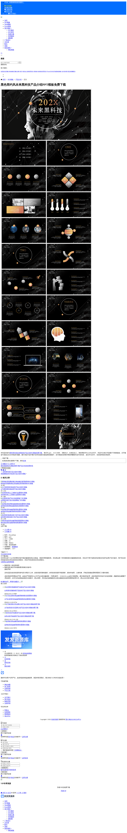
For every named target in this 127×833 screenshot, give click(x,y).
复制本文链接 (6, 468)
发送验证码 (4, 767)
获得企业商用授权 (8, 562)
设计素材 (7, 28)
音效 (5, 46)
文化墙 (6, 42)
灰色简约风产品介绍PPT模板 (12, 472)
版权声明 (7, 701)
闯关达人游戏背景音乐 (28, 71)
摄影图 (10, 38)
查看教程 (15, 547)
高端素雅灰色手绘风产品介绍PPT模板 (13, 473)
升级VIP (63, 791)
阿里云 (6, 710)
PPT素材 (11, 30)
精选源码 (7, 48)
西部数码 (7, 714)
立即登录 (3, 731)
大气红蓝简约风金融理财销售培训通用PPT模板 (19, 599)
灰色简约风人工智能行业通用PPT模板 (13, 494)
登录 (24, 461)
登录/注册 (4, 772)
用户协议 (7, 699)
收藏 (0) (5, 464)
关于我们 (7, 697)
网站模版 (11, 50)
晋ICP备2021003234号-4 (73, 719)
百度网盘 (7, 712)
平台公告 (9, 11)
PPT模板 (7, 22)
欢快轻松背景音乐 (42, 71)
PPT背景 (11, 32)
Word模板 (7, 24)
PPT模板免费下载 (36, 453)
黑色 (11, 453)
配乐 (5, 44)
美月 (21, 71)
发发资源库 (23, 655)
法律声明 (7, 703)
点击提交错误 (6, 554)
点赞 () (12, 464)
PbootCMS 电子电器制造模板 (54, 71)
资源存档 (9, 10)
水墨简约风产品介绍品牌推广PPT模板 (13, 500)
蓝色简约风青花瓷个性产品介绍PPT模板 (14, 517)
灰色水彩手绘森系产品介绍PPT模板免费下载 (19, 616)
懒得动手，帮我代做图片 (10, 581)
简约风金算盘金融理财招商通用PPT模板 (14, 522)
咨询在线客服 (27, 653)
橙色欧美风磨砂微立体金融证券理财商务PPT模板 (17, 483)
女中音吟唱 (64, 71)
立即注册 (25, 737)
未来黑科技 (21, 453)
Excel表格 (7, 26)
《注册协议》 (17, 750)
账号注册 (4, 770)
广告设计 (7, 40)
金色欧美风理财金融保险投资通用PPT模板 (15, 506)
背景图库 (11, 36)
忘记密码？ (4, 729)
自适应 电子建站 (5, 71)
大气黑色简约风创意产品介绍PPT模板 (13, 489)
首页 (5, 20)
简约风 (15, 453)
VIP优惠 (9, 6)
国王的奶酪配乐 (71, 71)
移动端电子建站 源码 (14, 71)
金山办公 (7, 716)
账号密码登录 (11, 770)
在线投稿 (7, 688)
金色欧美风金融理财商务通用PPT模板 (13, 511)
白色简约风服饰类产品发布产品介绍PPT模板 (19, 590)
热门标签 (7, 686)
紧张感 (35, 71)
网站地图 (9, 8)
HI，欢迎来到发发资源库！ (15, 2)
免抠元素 (11, 34)
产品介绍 (19, 79)
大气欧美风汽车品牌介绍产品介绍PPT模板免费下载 (21, 607)
